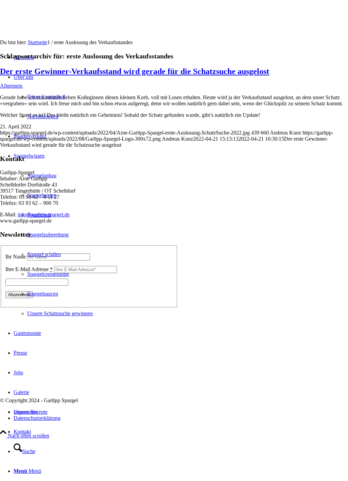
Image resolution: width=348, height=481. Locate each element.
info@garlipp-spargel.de (44, 214)
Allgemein (11, 86)
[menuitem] (181, 432)
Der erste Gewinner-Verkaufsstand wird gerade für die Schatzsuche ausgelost (134, 71)
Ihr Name (15, 257)
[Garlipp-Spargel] (51, 32)
